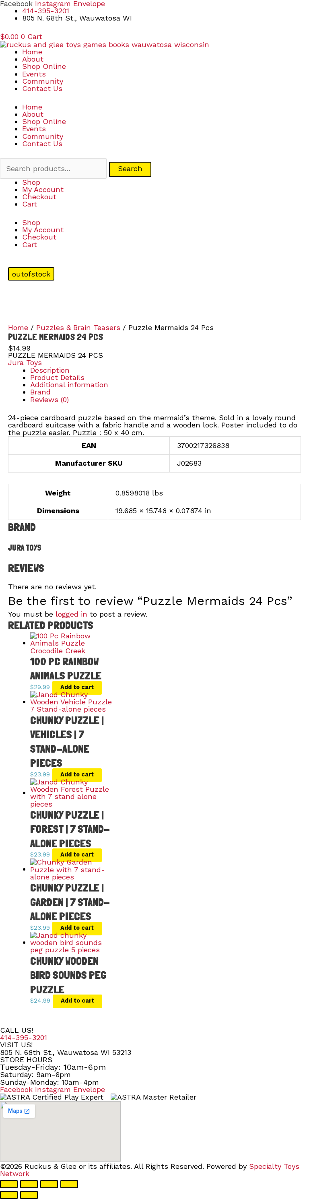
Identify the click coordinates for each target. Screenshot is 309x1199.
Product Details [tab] (57, 377)
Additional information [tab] (69, 384)
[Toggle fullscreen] (29, 1184)
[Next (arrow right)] (29, 1195)
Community (42, 81)
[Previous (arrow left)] (9, 1195)
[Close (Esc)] (69, 1184)
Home (32, 51)
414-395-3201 (23, 1037)
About (32, 59)
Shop (31, 182)
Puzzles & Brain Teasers (78, 327)
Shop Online (44, 66)
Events (34, 74)
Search (130, 168)
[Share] (49, 1184)
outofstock (31, 274)
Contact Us (42, 88)
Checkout (39, 196)
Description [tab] (50, 370)
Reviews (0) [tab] (49, 399)
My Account (43, 189)
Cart (29, 204)
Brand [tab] (40, 392)
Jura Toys (25, 362)
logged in (71, 614)
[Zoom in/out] (9, 1184)
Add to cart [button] (77, 687)
